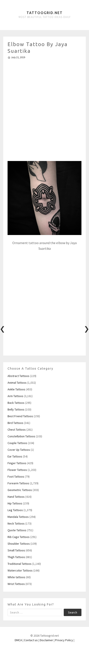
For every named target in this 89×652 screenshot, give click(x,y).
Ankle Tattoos (16, 389)
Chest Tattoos (17, 429)
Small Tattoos (16, 550)
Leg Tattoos (15, 510)
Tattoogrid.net (45, 13)
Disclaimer (46, 640)
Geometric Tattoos (20, 490)
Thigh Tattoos (16, 557)
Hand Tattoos (16, 497)
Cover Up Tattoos (19, 450)
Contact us (31, 640)
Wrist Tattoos (16, 584)
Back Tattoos (16, 403)
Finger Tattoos (17, 463)
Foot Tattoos (16, 476)
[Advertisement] (44, 108)
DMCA (18, 640)
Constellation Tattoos (21, 436)
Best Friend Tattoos (20, 416)
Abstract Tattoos (18, 376)
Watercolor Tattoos (20, 570)
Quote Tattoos (17, 530)
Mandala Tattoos (18, 517)
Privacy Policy (64, 640)
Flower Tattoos (17, 470)
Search (72, 612)
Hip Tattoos (15, 503)
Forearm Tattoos (18, 483)
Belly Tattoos (16, 409)
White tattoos (16, 577)
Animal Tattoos (17, 383)
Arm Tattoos (15, 396)
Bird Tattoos (15, 423)
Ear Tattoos (15, 456)
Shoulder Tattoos (19, 544)
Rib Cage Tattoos (19, 537)
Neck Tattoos (16, 523)
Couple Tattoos (17, 443)
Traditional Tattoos (20, 564)
